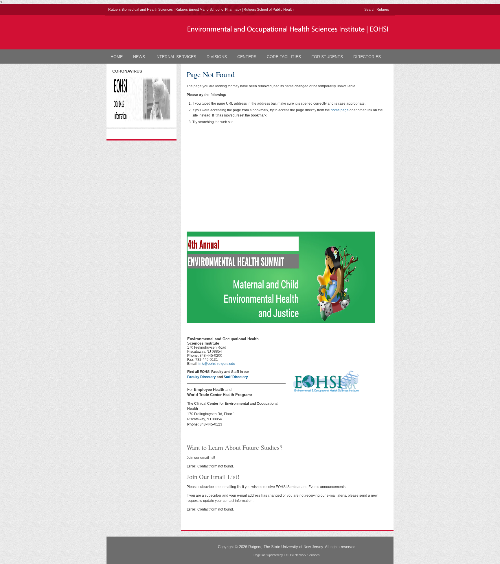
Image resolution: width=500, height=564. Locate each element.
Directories (367, 56)
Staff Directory (236, 377)
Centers (246, 56)
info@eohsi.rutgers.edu (216, 364)
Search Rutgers (376, 10)
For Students (327, 56)
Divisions (217, 56)
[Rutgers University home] (141, 32)
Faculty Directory (201, 377)
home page (340, 110)
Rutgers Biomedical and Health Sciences (140, 10)
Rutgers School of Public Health (269, 10)
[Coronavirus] (141, 120)
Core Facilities (284, 56)
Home (117, 56)
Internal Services (175, 56)
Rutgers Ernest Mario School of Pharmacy (208, 10)
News (139, 56)
